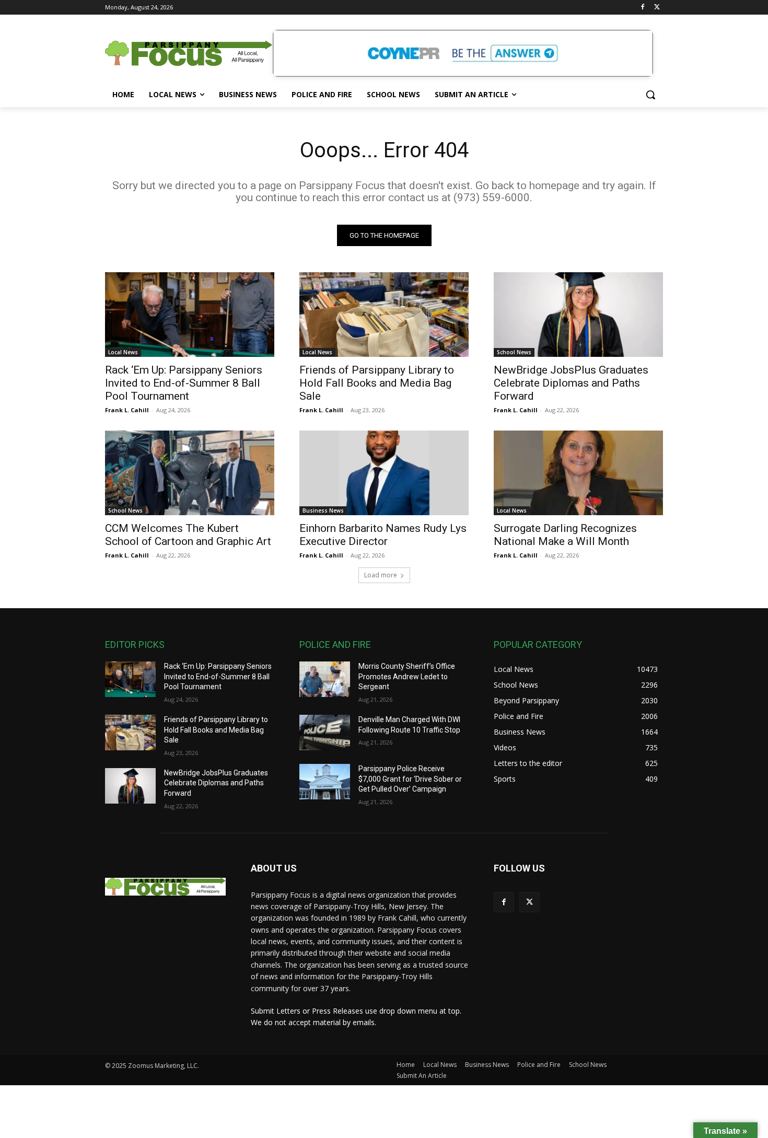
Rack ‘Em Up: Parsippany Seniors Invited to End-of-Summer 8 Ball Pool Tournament (183, 383)
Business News (323, 510)
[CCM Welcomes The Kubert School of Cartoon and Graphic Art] (189, 473)
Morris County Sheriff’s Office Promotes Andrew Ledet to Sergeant (406, 676)
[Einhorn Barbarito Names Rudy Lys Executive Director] (384, 473)
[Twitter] (657, 8)
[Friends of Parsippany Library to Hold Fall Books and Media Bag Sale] (384, 314)
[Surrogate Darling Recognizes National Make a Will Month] (578, 473)
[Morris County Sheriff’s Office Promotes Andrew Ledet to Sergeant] (324, 679)
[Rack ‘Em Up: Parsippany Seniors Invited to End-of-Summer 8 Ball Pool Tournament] (189, 314)
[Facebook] (642, 8)
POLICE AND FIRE (335, 644)
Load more (380, 575)
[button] (650, 94)
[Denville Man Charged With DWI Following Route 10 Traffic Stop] (324, 732)
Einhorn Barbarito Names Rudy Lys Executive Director (383, 535)
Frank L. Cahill (127, 410)
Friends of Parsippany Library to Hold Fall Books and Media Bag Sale (376, 383)
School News (514, 352)
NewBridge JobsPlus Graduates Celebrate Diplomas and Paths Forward (571, 383)
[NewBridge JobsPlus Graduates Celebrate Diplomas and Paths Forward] (578, 314)
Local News (123, 352)
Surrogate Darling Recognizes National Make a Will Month (565, 535)
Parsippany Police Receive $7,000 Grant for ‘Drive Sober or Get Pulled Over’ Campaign (410, 778)
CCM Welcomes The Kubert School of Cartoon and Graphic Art (188, 535)
